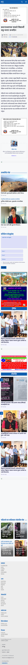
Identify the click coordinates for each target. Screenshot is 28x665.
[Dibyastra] (2, 2)
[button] (22, 2)
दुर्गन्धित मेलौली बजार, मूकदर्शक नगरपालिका (12, 201)
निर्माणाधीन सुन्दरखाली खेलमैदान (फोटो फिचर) (12, 193)
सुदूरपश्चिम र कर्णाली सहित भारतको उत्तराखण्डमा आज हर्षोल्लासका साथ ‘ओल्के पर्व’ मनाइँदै (6, 549)
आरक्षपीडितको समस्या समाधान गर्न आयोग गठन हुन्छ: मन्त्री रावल (13, 434)
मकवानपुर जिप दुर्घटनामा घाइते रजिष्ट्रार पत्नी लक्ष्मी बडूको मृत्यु (6, 534)
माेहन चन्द (5, 35)
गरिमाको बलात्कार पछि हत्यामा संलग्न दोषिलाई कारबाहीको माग (13, 403)
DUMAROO (4, 663)
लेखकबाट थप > (14, 156)
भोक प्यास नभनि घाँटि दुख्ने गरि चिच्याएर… (11, 225)
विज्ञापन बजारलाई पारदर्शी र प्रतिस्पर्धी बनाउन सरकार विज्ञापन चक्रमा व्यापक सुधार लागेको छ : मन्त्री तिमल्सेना (14, 341)
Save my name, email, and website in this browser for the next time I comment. (14, 263)
